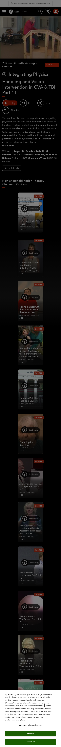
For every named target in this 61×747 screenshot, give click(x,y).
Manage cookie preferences (30, 725)
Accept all (30, 741)
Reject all (30, 733)
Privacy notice (20, 708)
